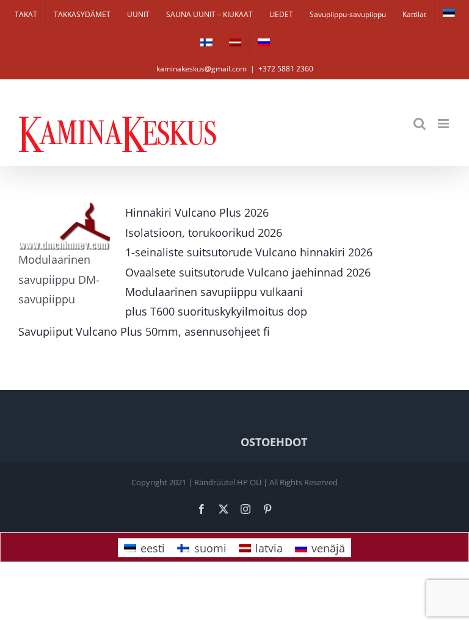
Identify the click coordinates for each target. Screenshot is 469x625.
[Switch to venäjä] (264, 44)
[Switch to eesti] (449, 14)
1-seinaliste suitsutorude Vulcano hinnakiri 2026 (249, 252)
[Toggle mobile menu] (444, 123)
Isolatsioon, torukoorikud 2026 (203, 232)
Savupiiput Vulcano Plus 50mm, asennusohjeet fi (144, 331)
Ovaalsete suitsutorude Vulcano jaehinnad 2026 (248, 272)
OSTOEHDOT (274, 442)
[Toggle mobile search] (419, 123)
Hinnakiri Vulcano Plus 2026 (197, 212)
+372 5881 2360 (285, 68)
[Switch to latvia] (235, 44)
